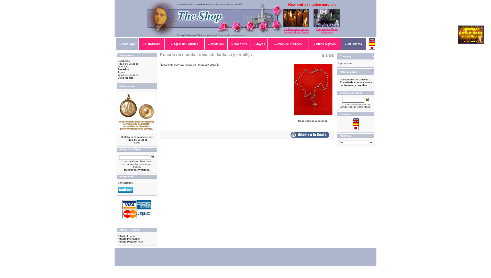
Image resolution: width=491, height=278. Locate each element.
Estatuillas (124, 60)
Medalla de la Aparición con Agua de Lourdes (137, 138)
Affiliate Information (129, 238)
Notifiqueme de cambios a (356, 82)
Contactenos (125, 182)
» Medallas (216, 44)
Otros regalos (125, 77)
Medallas (123, 66)
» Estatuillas (152, 44)
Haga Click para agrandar (313, 120)
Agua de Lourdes (128, 63)
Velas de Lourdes (128, 75)
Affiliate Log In (126, 236)
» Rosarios (239, 44)
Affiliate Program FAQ (130, 241)
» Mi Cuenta (353, 44)
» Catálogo (127, 44)
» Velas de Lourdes (288, 44)
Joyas (121, 72)
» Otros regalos (324, 44)
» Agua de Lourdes (184, 44)
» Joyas (259, 44)
